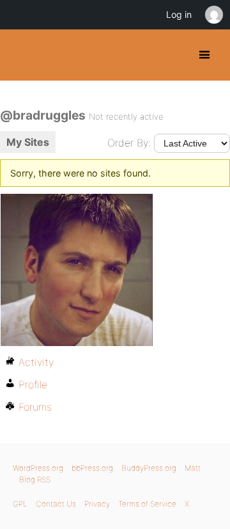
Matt (193, 468)
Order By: (129, 142)
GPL (20, 504)
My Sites (27, 142)
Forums (35, 406)
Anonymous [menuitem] (213, 14)
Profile (33, 384)
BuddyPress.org (21, 55)
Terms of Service (147, 504)
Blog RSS (34, 479)
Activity (36, 362)
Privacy (97, 504)
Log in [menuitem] (179, 14)
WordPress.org (38, 468)
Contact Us (56, 504)
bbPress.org (92, 468)
